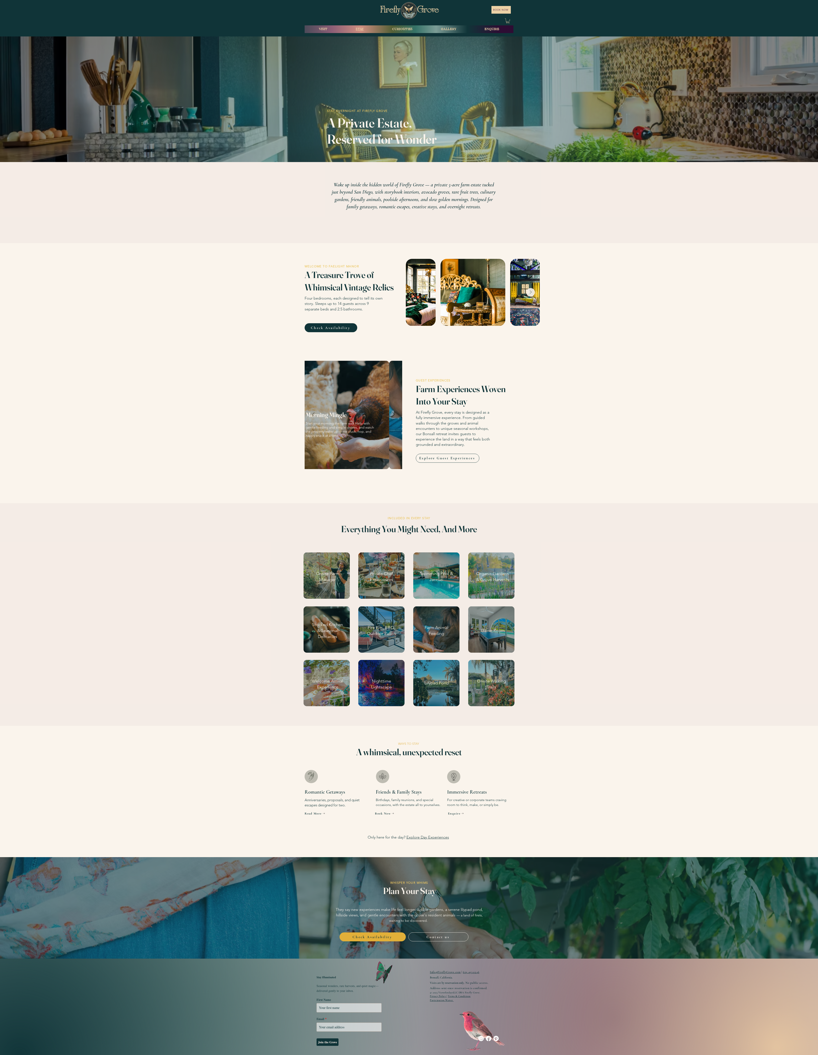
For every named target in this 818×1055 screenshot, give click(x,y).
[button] (508, 20)
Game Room (493, 630)
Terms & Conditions (459, 996)
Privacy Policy (438, 996)
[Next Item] (530, 292)
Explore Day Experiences (427, 837)
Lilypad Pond (436, 682)
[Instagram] (481, 1038)
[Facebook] (488, 1038)
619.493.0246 (471, 972)
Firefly (391, 10)
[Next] (393, 414)
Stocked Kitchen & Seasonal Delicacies (327, 630)
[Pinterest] (496, 1038)
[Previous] (313, 414)
